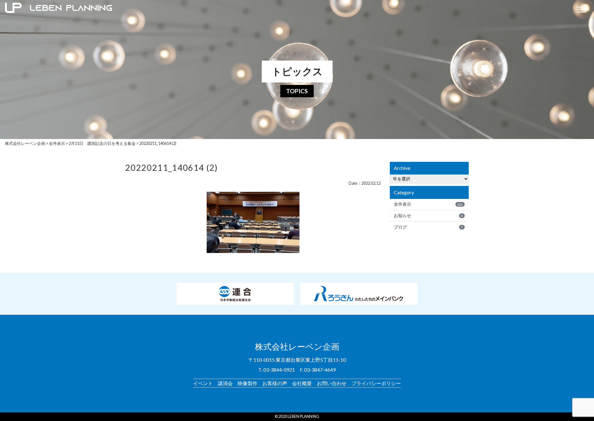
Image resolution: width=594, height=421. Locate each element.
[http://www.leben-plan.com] (287, 9)
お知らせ (428, 215)
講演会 (225, 383)
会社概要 (302, 383)
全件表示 (428, 204)
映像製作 (247, 383)
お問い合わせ (331, 383)
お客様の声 (274, 383)
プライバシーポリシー (376, 383)
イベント (203, 383)
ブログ (428, 227)
